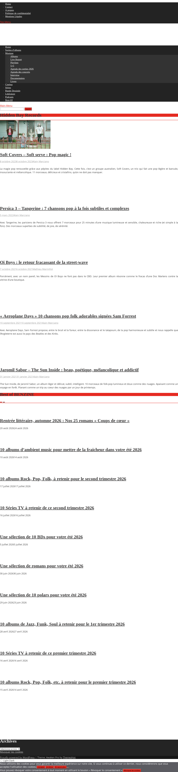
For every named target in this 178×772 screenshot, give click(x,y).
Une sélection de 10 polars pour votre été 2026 (43, 594)
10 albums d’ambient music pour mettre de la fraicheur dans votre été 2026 (71, 449)
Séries (8, 87)
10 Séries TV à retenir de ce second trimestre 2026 (47, 507)
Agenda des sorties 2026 (22, 69)
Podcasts (9, 97)
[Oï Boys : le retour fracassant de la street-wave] (25, 255)
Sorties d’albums (13, 50)
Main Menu (6, 105)
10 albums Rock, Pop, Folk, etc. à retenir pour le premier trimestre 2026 (68, 682)
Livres (13, 81)
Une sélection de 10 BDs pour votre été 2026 (41, 536)
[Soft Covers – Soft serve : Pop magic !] (25, 147)
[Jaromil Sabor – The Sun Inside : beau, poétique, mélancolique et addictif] (25, 363)
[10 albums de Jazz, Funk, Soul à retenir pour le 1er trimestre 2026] (8, 616)
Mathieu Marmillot (43, 269)
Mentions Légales (13, 16)
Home (8, 4)
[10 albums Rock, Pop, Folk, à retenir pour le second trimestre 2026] (8, 471)
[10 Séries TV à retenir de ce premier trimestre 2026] (8, 645)
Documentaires (17, 78)
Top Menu (5, 21)
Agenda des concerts (20, 72)
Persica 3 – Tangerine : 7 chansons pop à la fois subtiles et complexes (64, 208)
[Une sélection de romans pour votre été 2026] (8, 558)
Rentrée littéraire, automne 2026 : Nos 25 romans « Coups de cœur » (65, 420)
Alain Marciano (41, 161)
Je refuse (49, 767)
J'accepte (41, 767)
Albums (14, 56)
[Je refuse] (68, 767)
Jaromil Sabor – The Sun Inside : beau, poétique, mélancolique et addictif (69, 369)
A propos (9, 10)
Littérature (10, 94)
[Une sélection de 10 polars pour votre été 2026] (8, 587)
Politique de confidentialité (18, 13)
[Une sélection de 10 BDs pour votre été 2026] (8, 529)
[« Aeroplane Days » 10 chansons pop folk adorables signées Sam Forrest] (25, 309)
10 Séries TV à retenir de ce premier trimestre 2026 (48, 653)
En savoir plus (60, 767)
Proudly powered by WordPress (17, 757)
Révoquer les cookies (11, 752)
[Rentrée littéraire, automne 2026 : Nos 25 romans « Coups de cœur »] (8, 413)
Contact (9, 7)
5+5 (12, 65)
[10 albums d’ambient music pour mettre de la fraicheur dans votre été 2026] (8, 442)
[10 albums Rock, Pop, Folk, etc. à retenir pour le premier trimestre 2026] (8, 674)
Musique (9, 53)
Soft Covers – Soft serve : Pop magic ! (35, 154)
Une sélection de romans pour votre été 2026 (41, 565)
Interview (14, 75)
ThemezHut (69, 757)
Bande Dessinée (12, 90)
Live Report (16, 59)
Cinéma (9, 84)
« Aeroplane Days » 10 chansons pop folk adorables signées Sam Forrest (68, 316)
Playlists (14, 62)
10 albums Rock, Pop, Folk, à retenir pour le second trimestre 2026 (63, 478)
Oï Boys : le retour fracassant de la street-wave (44, 262)
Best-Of (9, 100)
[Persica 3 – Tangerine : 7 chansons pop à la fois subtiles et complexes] (25, 201)
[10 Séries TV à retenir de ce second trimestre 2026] (8, 500)
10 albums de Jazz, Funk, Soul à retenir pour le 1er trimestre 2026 (62, 624)
